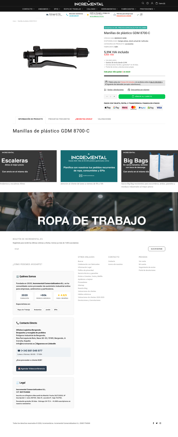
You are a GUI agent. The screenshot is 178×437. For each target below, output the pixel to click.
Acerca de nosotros (115, 264)
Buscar (80, 261)
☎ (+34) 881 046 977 (29, 350)
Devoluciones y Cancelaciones (89, 300)
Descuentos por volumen (124, 15)
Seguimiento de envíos (147, 267)
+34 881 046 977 (74, 15)
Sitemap (81, 285)
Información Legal (84, 267)
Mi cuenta (142, 264)
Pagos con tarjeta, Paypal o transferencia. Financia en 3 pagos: (132, 103)
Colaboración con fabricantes (89, 264)
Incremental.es (89, 3)
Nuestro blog (82, 288)
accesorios (129, 44)
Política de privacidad (86, 270)
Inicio (14, 21)
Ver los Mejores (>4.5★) (97, 16)
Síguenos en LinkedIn (46, 343)
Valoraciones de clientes (87, 291)
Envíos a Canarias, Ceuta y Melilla (90, 276)
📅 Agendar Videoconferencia (31, 368)
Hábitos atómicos (84, 294)
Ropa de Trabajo (24, 310)
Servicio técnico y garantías (88, 273)
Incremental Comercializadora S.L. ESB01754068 (72, 423)
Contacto (111, 261)
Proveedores (82, 282)
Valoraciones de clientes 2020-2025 (91, 297)
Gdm (116, 47)
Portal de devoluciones (147, 270)
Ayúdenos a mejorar (85, 279)
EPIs (55, 310)
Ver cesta (142, 261)
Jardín (47, 310)
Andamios (38, 310)
